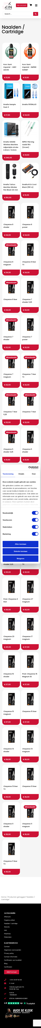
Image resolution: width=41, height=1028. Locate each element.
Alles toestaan (20, 544)
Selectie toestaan (20, 551)
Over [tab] (34, 474)
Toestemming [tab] (8, 474)
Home (3, 897)
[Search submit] (35, 14)
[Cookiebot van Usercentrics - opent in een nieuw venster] (28, 467)
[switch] (35, 520)
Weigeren (20, 558)
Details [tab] (21, 474)
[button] (36, 5)
